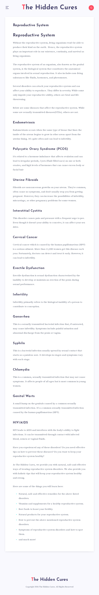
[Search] (91, 7)
